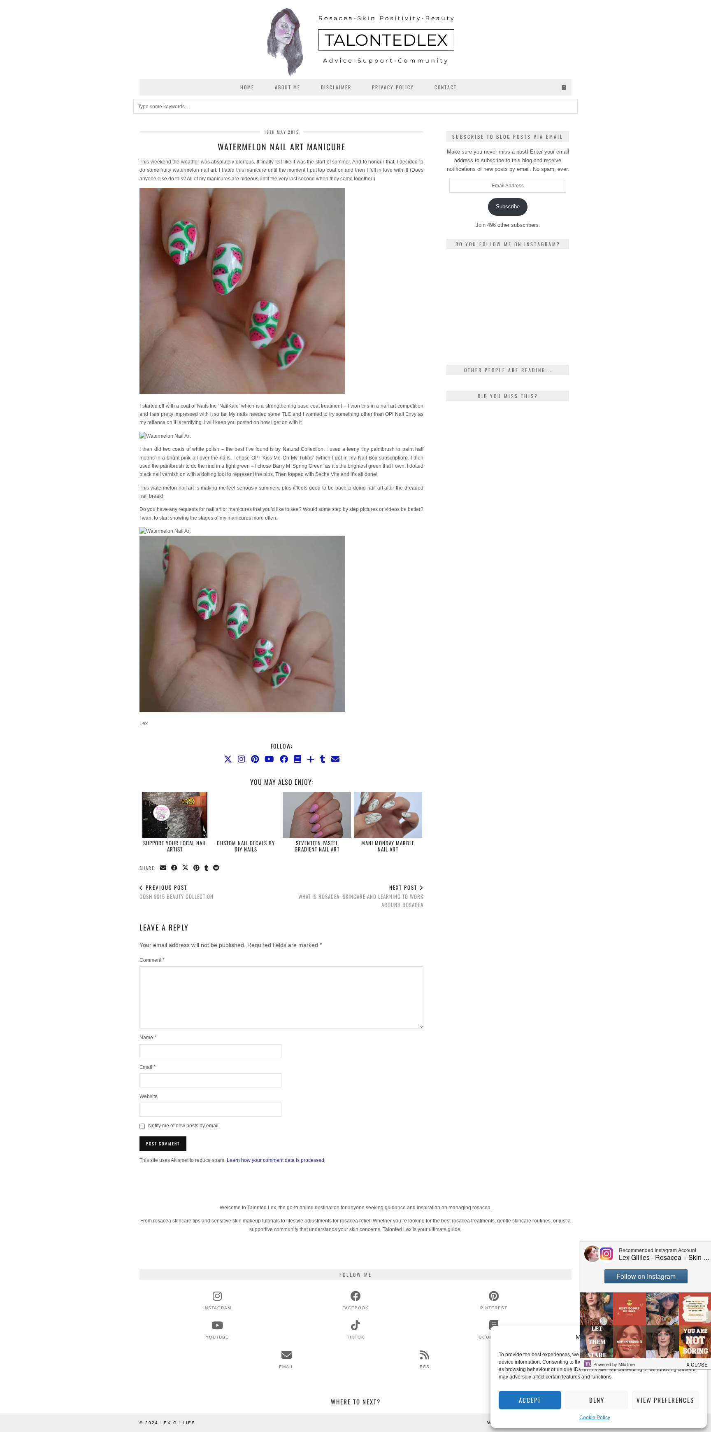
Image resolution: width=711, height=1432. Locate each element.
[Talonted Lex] (355, 39)
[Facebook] (284, 759)
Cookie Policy (594, 1417)
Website (148, 1096)
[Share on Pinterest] (196, 868)
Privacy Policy (393, 87)
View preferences (665, 1399)
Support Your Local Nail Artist (175, 846)
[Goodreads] (564, 87)
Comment (152, 960)
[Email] (335, 759)
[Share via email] (163, 868)
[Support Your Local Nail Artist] (175, 815)
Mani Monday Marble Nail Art (387, 846)
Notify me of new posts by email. (184, 1126)
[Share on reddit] (216, 868)
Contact (445, 87)
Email (147, 1067)
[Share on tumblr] (206, 868)
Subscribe (508, 206)
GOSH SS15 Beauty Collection (176, 892)
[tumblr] (322, 759)
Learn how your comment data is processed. (276, 1160)
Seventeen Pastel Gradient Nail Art (317, 846)
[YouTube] (269, 759)
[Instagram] (241, 759)
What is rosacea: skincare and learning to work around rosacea (360, 896)
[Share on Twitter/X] (185, 868)
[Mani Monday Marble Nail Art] (388, 815)
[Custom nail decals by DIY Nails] (246, 815)
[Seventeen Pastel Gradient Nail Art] (317, 815)
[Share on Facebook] (174, 868)
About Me (287, 87)
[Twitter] (228, 759)
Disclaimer (336, 87)
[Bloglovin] (310, 759)
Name (147, 1037)
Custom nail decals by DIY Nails (246, 846)
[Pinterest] (255, 759)
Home (247, 87)
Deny (596, 1399)
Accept (530, 1399)
